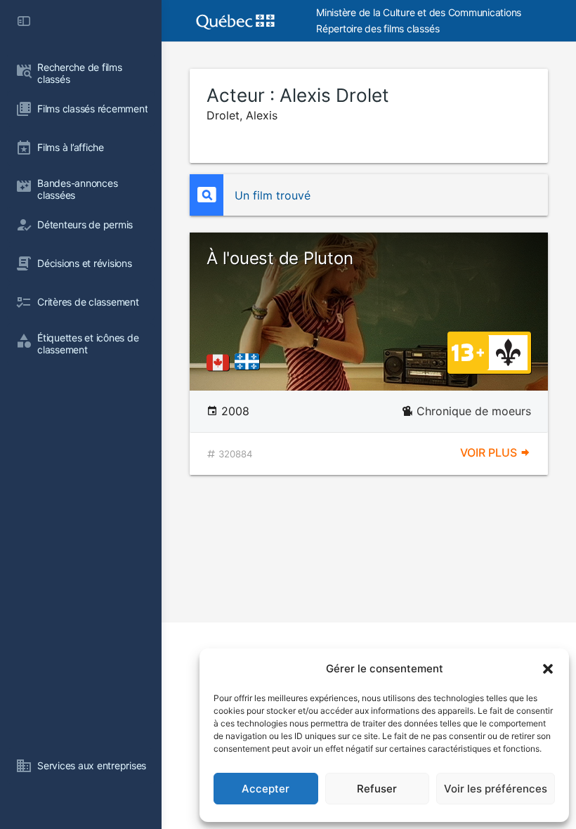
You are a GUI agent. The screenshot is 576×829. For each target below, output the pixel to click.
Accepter (265, 788)
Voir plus (490, 452)
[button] (548, 669)
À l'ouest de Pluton (280, 258)
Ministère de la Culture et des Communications (418, 12)
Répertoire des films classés (377, 28)
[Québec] (250, 362)
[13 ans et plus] (468, 351)
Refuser (377, 788)
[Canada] (221, 362)
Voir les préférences (495, 788)
